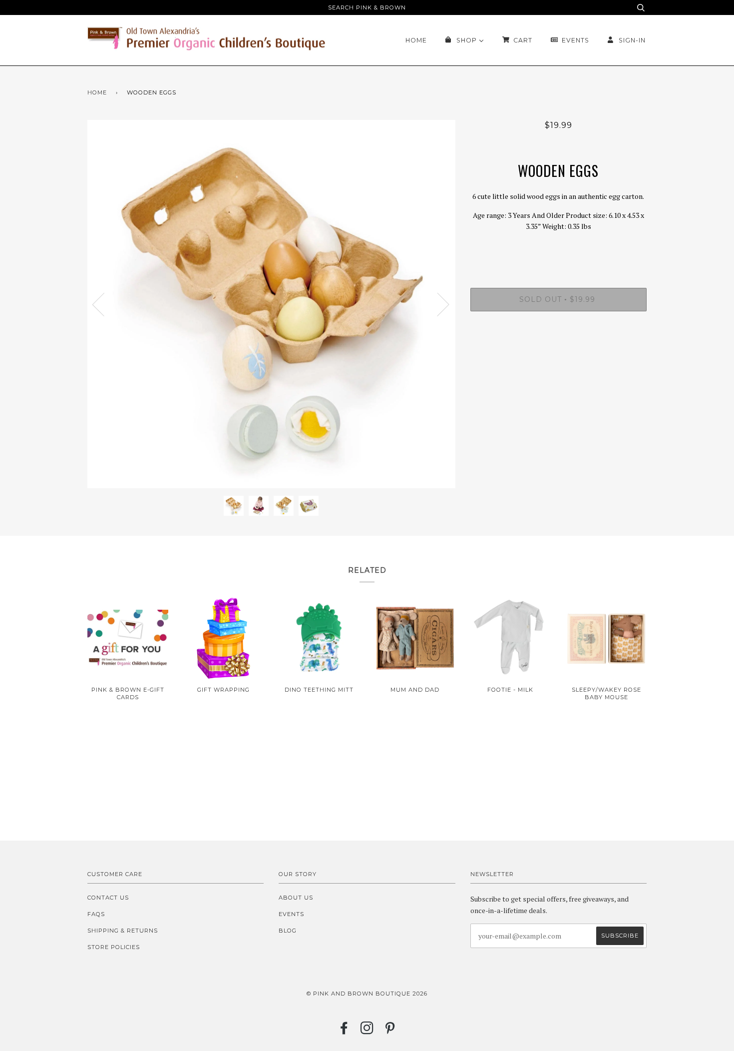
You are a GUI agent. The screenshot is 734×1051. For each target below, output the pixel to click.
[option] (271, 304)
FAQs (96, 914)
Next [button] (437, 304)
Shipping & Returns (122, 930)
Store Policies (113, 947)
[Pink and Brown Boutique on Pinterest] (390, 1031)
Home (97, 92)
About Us (296, 897)
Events (291, 914)
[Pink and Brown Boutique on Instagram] (367, 1031)
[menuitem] (416, 40)
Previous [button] (104, 304)
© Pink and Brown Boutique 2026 (367, 993)
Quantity (558, 247)
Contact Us (108, 897)
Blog (288, 930)
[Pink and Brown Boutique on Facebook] (344, 1031)
